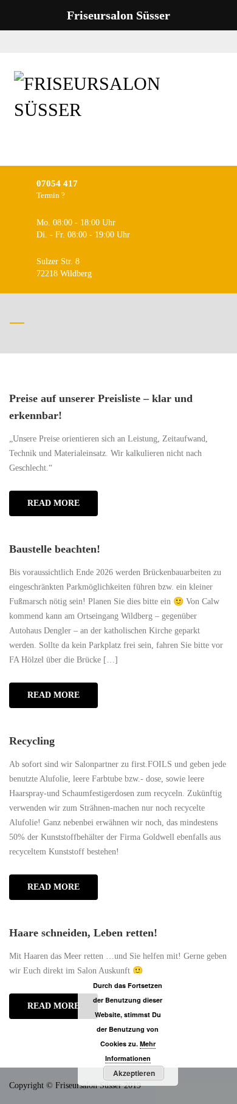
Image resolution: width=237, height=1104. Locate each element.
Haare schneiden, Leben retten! (83, 933)
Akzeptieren (134, 1073)
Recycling (32, 741)
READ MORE (53, 503)
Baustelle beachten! (54, 549)
